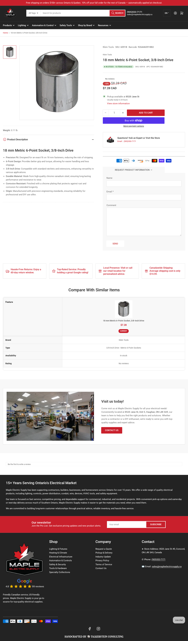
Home (5, 33)
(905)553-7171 (130, 141)
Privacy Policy (102, 560)
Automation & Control (43, 25)
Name (109, 178)
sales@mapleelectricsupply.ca (167, 566)
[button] (103, 79)
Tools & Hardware (58, 568)
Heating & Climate (58, 552)
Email (119, 141)
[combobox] (83, 13)
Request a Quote (103, 549)
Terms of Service (103, 564)
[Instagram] (98, 628)
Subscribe (155, 524)
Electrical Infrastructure (60, 556)
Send (115, 243)
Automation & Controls (60, 560)
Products (7, 25)
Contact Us (111, 430)
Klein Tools (108, 47)
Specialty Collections (59, 572)
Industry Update (103, 556)
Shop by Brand (85, 25)
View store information (118, 103)
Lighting (22, 25)
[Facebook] (89, 628)
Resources (103, 25)
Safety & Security (57, 564)
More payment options (133, 126)
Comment (111, 205)
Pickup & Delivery (103, 552)
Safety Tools (66, 25)
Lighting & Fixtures (58, 549)
